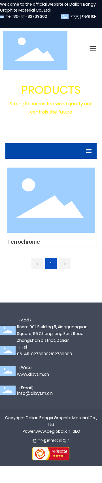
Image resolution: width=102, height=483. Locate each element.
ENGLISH (89, 16)
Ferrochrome (23, 242)
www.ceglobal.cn (53, 431)
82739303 (62, 354)
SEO (76, 431)
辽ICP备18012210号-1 (51, 441)
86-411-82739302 (34, 354)
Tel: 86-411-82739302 (26, 16)
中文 (75, 16)
